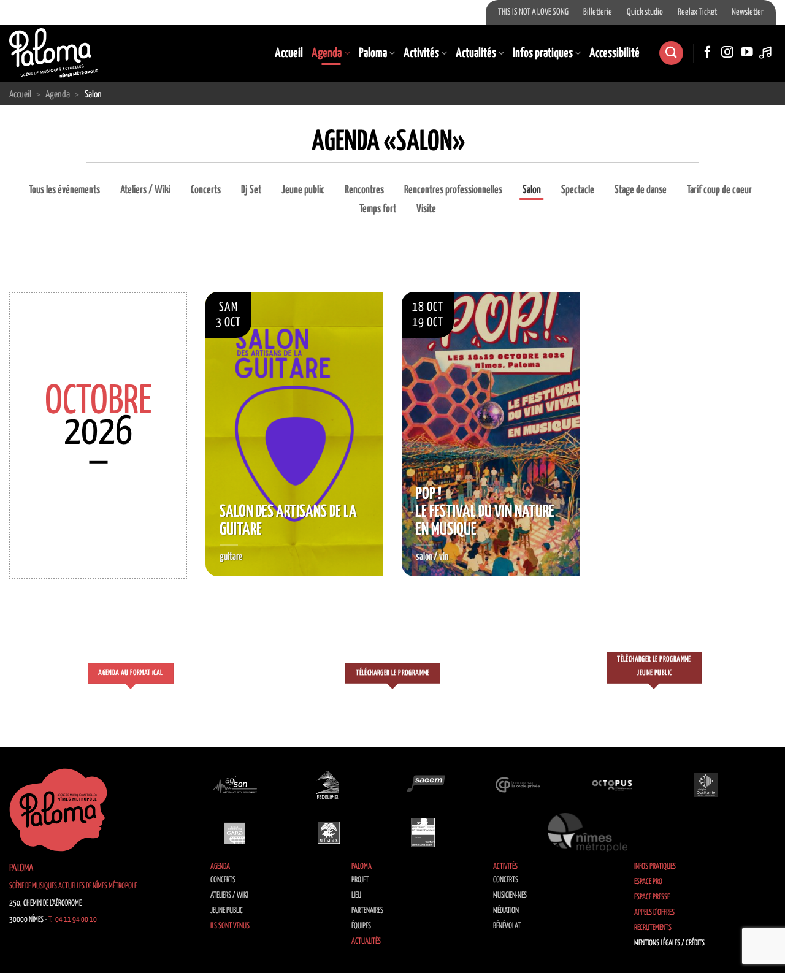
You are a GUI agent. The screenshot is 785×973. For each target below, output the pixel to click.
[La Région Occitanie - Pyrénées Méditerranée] (705, 784)
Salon (532, 190)
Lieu (356, 895)
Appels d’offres (654, 913)
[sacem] (423, 784)
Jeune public (302, 190)
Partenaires (367, 911)
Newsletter (748, 12)
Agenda (327, 53)
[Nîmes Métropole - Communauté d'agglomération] (587, 832)
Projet (360, 880)
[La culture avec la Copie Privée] (517, 784)
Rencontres (364, 190)
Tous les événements (64, 190)
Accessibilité (614, 53)
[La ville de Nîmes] (328, 832)
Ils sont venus (230, 926)
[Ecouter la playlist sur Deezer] (766, 52)
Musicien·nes (510, 895)
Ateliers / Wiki (145, 190)
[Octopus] (612, 784)
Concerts (206, 190)
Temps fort (377, 209)
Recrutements (653, 928)
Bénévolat (507, 926)
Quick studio (645, 12)
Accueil (289, 53)
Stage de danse (641, 190)
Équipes (361, 926)
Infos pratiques (543, 53)
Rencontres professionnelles (453, 190)
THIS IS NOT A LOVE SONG (533, 12)
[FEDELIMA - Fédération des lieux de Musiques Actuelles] (328, 784)
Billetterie (597, 12)
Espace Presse (652, 897)
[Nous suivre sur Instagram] (727, 52)
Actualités (476, 53)
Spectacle (577, 190)
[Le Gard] (234, 832)
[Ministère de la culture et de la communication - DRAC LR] (423, 832)
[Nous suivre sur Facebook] (708, 52)
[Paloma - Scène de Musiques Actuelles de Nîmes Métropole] (53, 52)
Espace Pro (648, 882)
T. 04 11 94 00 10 (72, 920)
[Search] (671, 53)
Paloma (373, 53)
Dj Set (251, 190)
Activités (421, 53)
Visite (426, 209)
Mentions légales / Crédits (669, 943)
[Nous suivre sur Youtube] (747, 52)
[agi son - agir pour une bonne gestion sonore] (234, 784)
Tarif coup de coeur (719, 190)
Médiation (506, 911)
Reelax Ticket (697, 12)
